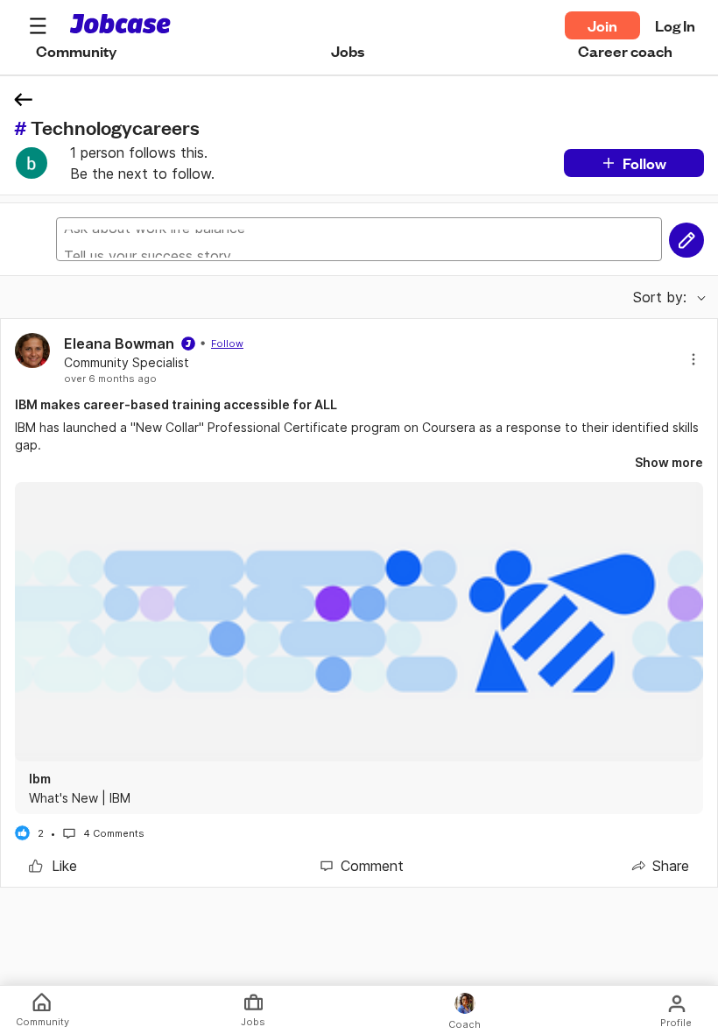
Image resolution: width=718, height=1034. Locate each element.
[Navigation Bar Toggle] (37, 25)
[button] (37, 25)
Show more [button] (669, 462)
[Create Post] (686, 240)
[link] (53, 866)
